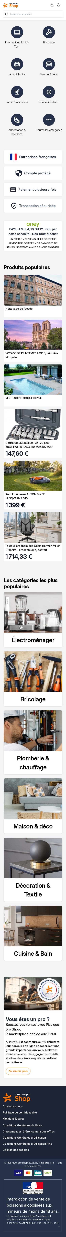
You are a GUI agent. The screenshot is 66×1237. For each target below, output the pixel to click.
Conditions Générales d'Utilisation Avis (27, 1143)
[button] (52, 5)
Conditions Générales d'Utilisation (24, 1137)
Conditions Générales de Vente (22, 1125)
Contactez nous (13, 1106)
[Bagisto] (10, 5)
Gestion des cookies (16, 1149)
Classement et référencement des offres (29, 1131)
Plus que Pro (46, 1162)
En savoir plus (18, 1071)
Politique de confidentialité (20, 1112)
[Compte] (59, 5)
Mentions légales (13, 1118)
